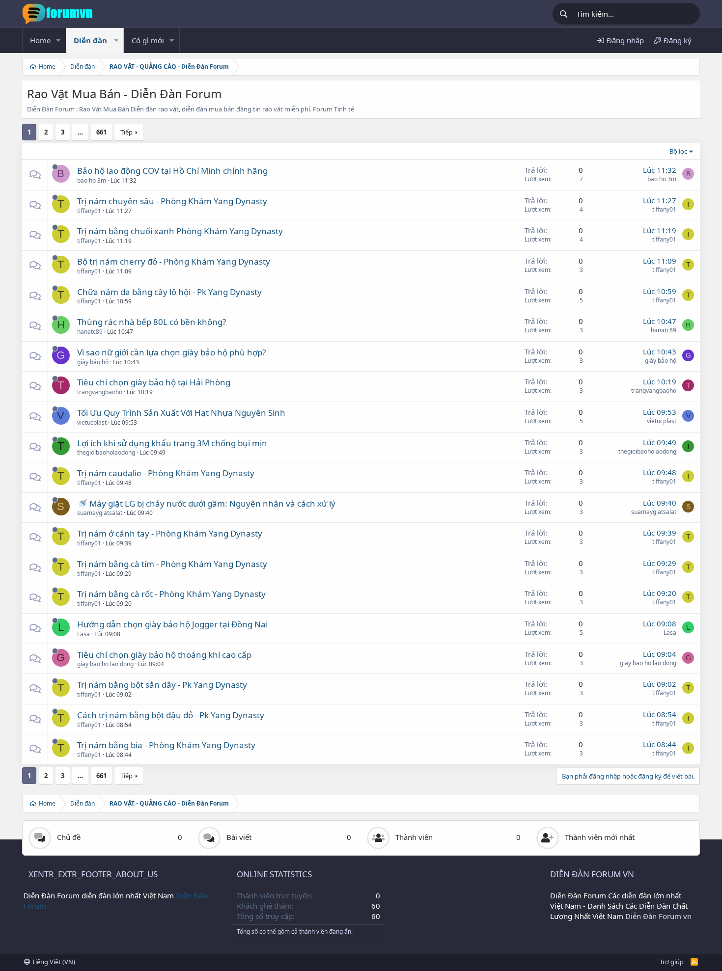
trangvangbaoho (99, 392)
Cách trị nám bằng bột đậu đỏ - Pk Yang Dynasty (170, 715)
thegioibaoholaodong (106, 452)
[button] (58, 40)
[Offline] (55, 167)
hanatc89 (90, 331)
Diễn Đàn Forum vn (658, 916)
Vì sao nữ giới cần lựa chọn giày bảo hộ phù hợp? (171, 352)
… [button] (80, 132)
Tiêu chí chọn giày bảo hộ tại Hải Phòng (153, 382)
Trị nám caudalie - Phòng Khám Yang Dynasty (165, 473)
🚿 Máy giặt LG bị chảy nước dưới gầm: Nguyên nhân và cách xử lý (206, 503)
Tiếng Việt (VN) (52, 961)
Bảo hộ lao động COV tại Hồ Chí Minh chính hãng (172, 170)
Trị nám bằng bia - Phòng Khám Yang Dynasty (166, 745)
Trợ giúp (672, 961)
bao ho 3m (91, 180)
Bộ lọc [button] (678, 151)
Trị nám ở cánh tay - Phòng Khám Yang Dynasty (169, 533)
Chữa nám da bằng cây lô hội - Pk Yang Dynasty (169, 291)
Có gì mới (148, 40)
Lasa (83, 634)
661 (101, 132)
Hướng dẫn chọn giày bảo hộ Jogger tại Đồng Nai (172, 624)
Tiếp (126, 132)
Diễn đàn (90, 40)
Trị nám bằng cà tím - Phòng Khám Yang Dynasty (172, 563)
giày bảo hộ (93, 362)
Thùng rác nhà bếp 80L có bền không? (151, 321)
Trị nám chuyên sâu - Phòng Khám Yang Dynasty (172, 201)
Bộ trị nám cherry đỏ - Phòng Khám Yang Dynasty (173, 261)
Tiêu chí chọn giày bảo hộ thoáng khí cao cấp (164, 654)
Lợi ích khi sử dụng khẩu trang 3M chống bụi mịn (172, 443)
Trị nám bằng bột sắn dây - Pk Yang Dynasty (162, 684)
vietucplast (92, 422)
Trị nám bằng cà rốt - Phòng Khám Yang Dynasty (171, 593)
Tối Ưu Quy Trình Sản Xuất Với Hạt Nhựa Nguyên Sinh (181, 412)
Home (40, 40)
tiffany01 (89, 211)
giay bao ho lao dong (105, 664)
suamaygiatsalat (99, 513)
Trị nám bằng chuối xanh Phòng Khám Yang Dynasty (180, 231)
